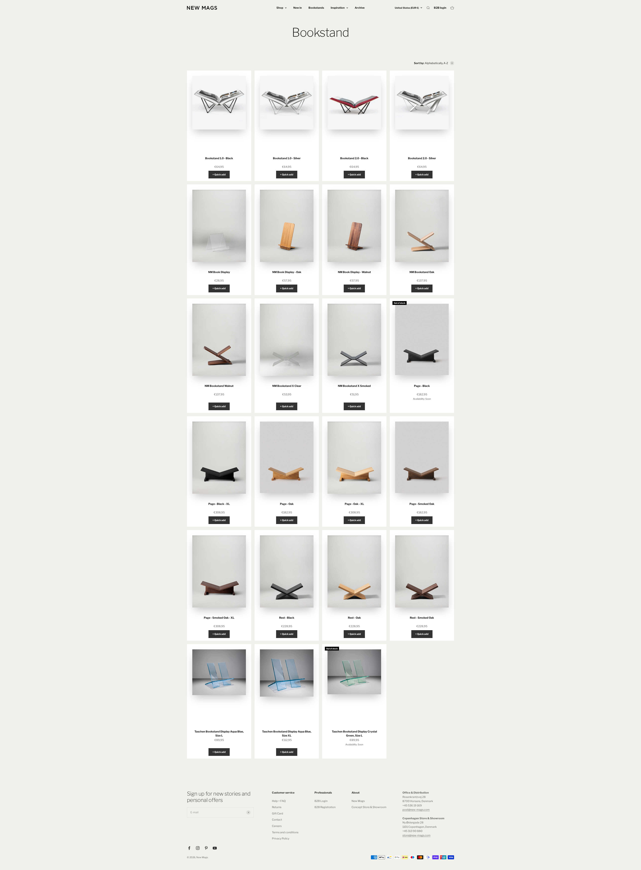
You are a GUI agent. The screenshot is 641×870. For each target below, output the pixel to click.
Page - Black (422, 386)
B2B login (440, 7)
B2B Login (321, 801)
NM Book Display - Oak (286, 272)
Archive (360, 7)
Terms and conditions (285, 832)
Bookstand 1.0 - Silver (287, 158)
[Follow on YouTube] (214, 848)
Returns (276, 807)
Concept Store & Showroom (369, 807)
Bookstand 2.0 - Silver (422, 158)
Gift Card (277, 813)
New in (297, 7)
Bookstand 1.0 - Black (219, 158)
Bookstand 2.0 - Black (354, 158)
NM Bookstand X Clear (286, 386)
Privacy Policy (280, 838)
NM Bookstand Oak (421, 272)
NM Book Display (219, 272)
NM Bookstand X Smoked (354, 386)
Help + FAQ (279, 801)
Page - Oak (287, 504)
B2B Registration (325, 807)
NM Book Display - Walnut (354, 272)
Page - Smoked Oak (421, 504)
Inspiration (338, 7)
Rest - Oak (354, 617)
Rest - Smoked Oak (422, 617)
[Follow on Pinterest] (206, 848)
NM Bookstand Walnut (219, 386)
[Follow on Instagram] (197, 848)
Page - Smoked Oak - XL (219, 617)
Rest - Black (286, 617)
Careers (277, 826)
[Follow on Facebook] (189, 848)
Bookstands (316, 7)
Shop (279, 7)
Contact (277, 819)
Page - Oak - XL (354, 504)
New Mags (358, 801)
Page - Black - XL (219, 504)
